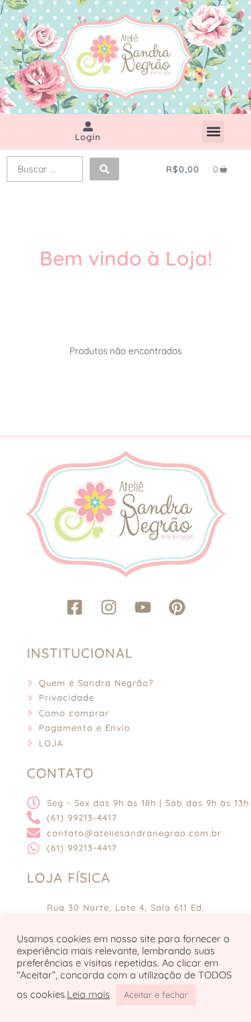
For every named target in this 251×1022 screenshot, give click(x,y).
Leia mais (88, 994)
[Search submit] (104, 169)
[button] (213, 132)
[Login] (88, 126)
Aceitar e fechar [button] (156, 994)
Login (88, 136)
